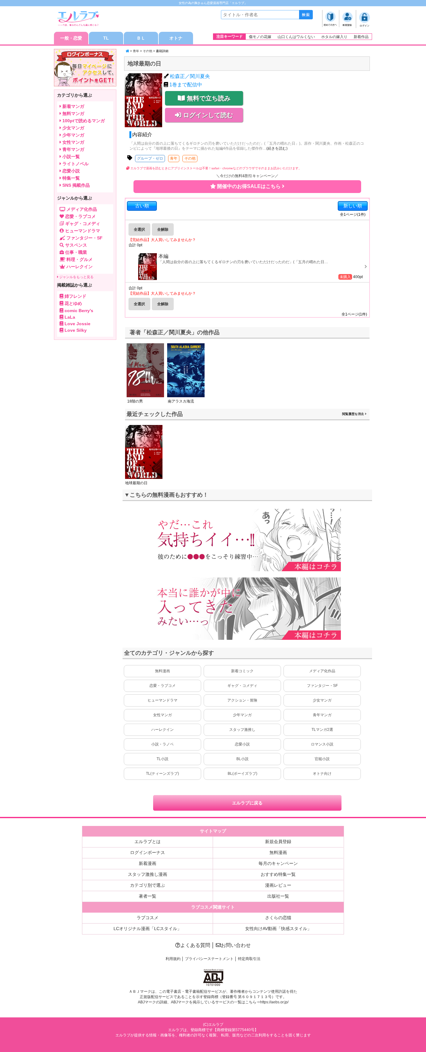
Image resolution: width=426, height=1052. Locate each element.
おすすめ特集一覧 (278, 874)
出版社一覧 (278, 896)
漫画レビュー (278, 885)
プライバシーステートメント (209, 959)
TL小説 (162, 759)
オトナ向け (322, 773)
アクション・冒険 (242, 700)
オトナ (175, 38)
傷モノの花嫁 (260, 37)
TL (106, 38)
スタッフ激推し (242, 729)
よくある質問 (195, 945)
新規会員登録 (278, 841)
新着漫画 (147, 863)
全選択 (139, 229)
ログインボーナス (147, 852)
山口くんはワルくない (296, 37)
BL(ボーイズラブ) (242, 773)
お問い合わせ (236, 945)
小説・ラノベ (162, 744)
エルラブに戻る (247, 802)
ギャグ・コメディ (242, 685)
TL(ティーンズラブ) (162, 773)
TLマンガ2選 (322, 729)
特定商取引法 (249, 959)
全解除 (162, 229)
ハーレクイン (162, 729)
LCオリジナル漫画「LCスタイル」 (148, 928)
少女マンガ (322, 700)
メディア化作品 (322, 671)
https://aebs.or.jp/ (274, 1002)
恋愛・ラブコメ (162, 685)
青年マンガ (322, 715)
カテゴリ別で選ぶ (147, 885)
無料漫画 (162, 671)
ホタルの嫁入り (334, 37)
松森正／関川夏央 (190, 76)
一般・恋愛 (71, 38)
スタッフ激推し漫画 (147, 874)
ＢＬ (141, 38)
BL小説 (242, 759)
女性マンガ (162, 715)
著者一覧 (147, 896)
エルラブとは (147, 841)
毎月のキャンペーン (278, 863)
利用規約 (173, 959)
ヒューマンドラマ (162, 700)
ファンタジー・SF (322, 685)
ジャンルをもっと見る (76, 277)
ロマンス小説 (322, 744)
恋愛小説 (242, 744)
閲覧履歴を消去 (353, 414)
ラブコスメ (147, 917)
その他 (147, 51)
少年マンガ (242, 715)
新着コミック (242, 671)
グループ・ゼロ (150, 158)
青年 (136, 51)
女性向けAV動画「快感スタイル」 (278, 928)
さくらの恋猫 (278, 917)
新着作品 (361, 37)
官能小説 (322, 759)
